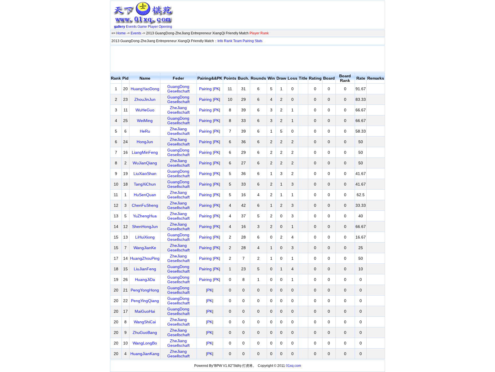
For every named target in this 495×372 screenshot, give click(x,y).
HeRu (145, 131)
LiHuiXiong (145, 237)
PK (216, 88)
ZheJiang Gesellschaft (178, 110)
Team (237, 41)
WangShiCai (145, 322)
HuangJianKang (144, 353)
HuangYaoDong (145, 88)
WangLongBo (145, 343)
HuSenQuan (145, 194)
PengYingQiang (145, 300)
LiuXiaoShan (144, 173)
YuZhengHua (145, 216)
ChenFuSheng (145, 205)
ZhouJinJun (145, 99)
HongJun (145, 141)
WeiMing (145, 120)
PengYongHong (145, 290)
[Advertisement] (280, 16)
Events (131, 27)
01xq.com (293, 366)
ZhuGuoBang (145, 332)
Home (121, 33)
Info (220, 41)
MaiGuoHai (145, 311)
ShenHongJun (145, 226)
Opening (165, 27)
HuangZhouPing (145, 258)
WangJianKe (144, 247)
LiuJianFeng (145, 269)
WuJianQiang (145, 163)
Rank (228, 41)
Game (142, 27)
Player (153, 27)
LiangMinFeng (145, 152)
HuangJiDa (145, 279)
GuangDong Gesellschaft (178, 88)
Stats (258, 41)
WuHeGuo (144, 110)
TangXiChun (145, 184)
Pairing (248, 41)
